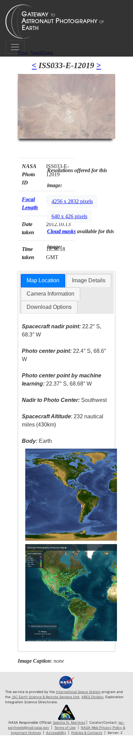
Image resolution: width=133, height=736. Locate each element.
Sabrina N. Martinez (69, 722)
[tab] (43, 280)
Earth (37, 441)
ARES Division (92, 697)
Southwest (64, 400)
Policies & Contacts (86, 733)
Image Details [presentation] (88, 280)
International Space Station (78, 692)
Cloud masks (61, 231)
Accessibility (56, 733)
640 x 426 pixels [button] (69, 216)
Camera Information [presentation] (50, 294)
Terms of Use (65, 727)
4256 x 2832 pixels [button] (72, 201)
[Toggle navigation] (15, 47)
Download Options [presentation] (49, 307)
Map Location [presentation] (43, 280)
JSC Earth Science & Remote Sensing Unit (45, 697)
